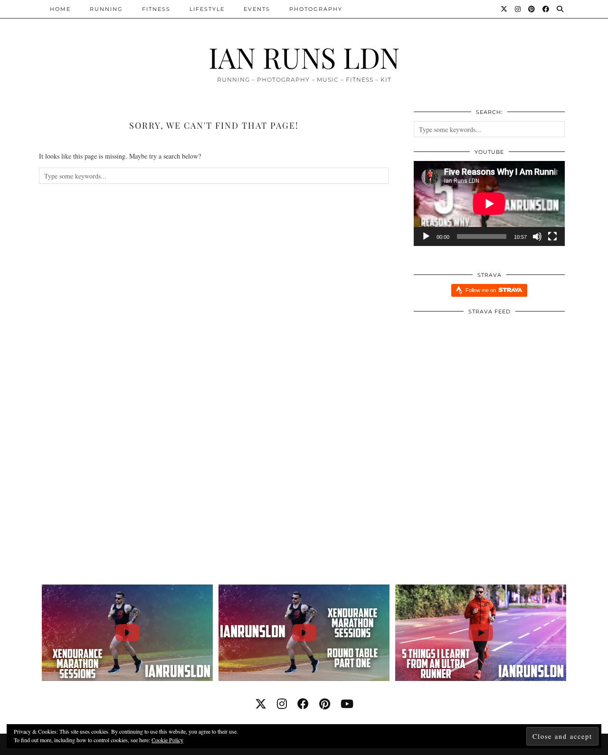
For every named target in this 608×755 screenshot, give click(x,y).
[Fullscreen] (552, 236)
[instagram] (282, 703)
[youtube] (347, 703)
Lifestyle (207, 9)
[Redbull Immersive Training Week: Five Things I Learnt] (481, 633)
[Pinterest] (532, 9)
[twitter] (260, 703)
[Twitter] (504, 9)
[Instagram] (518, 9)
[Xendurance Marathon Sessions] (127, 633)
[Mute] (537, 236)
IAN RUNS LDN (304, 57)
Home (60, 9)
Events (257, 9)
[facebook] (303, 703)
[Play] (426, 236)
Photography (315, 9)
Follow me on (481, 290)
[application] (489, 203)
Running (106, 9)
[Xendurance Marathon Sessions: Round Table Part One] (304, 633)
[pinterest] (324, 703)
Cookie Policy (167, 740)
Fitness (156, 9)
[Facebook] (546, 9)
